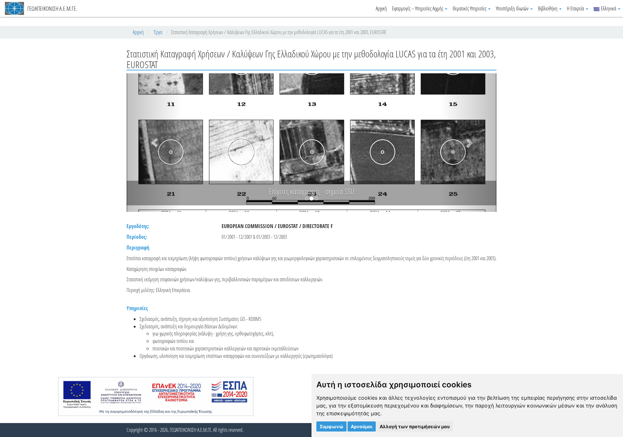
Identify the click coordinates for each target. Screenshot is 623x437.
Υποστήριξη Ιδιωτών (513, 8)
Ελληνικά (608, 8)
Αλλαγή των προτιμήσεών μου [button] (415, 426)
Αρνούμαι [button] (362, 426)
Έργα (158, 32)
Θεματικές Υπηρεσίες (470, 8)
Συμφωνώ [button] (331, 426)
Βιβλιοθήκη (548, 8)
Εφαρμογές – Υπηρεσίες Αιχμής (418, 8)
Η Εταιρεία (576, 8)
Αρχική (381, 8)
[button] (154, 142)
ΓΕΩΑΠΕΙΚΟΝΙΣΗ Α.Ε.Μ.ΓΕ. (52, 8)
